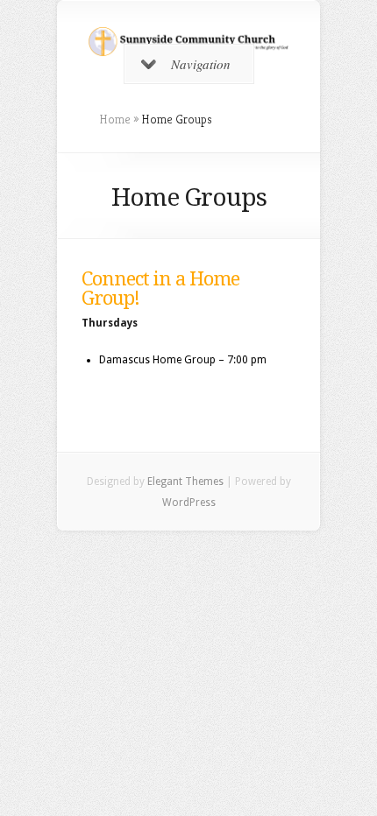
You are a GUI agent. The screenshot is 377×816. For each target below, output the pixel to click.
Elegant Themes (185, 481)
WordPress (189, 502)
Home (115, 119)
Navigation (201, 64)
